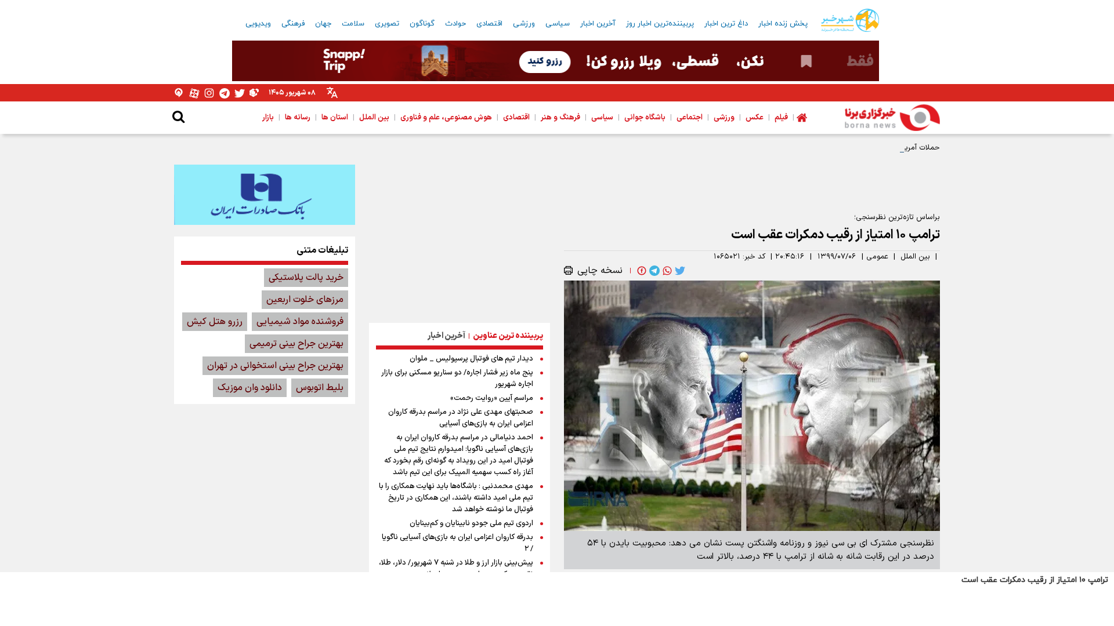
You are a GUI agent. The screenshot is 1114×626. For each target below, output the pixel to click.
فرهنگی (293, 24)
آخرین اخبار (598, 24)
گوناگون (422, 24)
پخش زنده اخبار (783, 24)
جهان (323, 24)
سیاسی (557, 24)
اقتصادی (489, 24)
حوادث (455, 24)
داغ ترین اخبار (726, 24)
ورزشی (524, 24)
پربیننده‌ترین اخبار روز (660, 24)
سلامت (353, 24)
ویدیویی (258, 24)
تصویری (387, 24)
